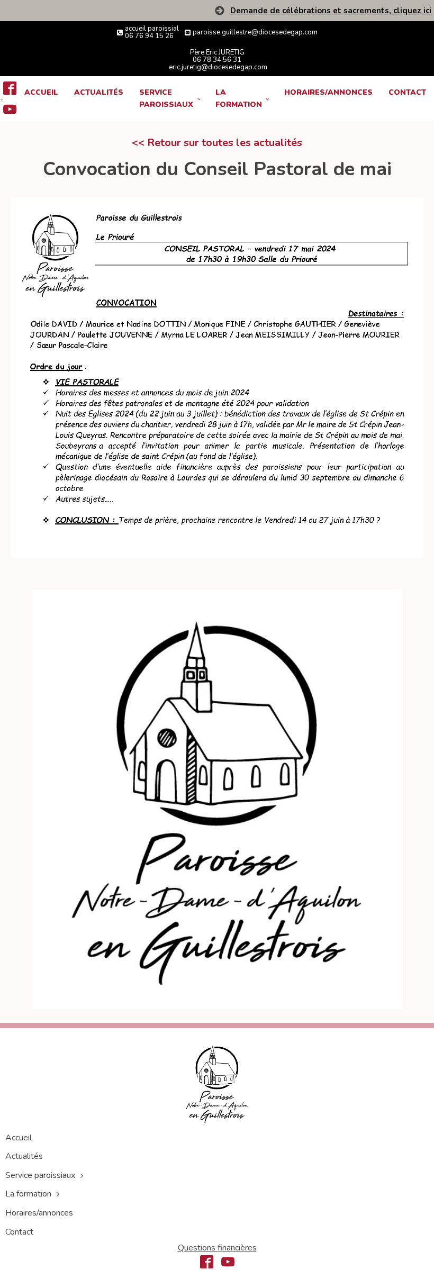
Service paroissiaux (166, 98)
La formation (238, 98)
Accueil (41, 92)
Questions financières (217, 1248)
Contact (407, 92)
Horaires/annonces (328, 92)
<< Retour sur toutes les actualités (217, 142)
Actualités (98, 92)
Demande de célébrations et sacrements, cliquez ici (330, 11)
